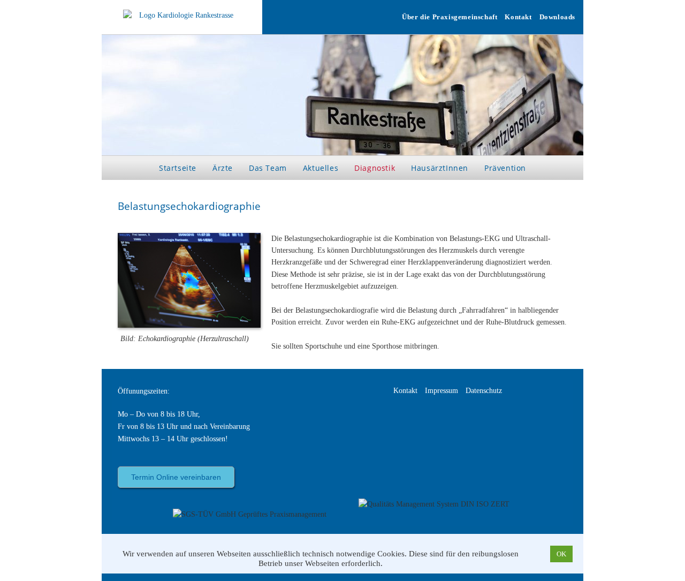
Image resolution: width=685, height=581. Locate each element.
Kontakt (518, 17)
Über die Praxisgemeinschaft (449, 17)
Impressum (441, 391)
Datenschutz (484, 391)
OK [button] (561, 554)
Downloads (557, 17)
